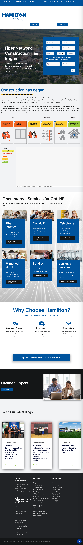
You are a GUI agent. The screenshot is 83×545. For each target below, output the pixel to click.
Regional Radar (58, 1)
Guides (54, 483)
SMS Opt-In (55, 501)
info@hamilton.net (28, 1)
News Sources (37, 505)
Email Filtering (56, 496)
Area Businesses (38, 501)
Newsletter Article (10, 442)
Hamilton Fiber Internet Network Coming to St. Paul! (69, 449)
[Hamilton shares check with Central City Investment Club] (13, 423)
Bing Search (37, 483)
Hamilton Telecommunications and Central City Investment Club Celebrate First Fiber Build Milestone (13, 452)
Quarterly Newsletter (39, 492)
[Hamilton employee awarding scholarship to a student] (41, 423)
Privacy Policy (25, 517)
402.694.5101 (17, 1)
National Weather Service (41, 498)
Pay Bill (54, 498)
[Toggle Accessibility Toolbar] (79, 541)
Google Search (38, 485)
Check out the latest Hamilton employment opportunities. (40, 513)
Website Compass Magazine (39, 495)
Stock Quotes (48, 1)
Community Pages (39, 503)
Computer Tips (56, 494)
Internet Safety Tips (58, 492)
